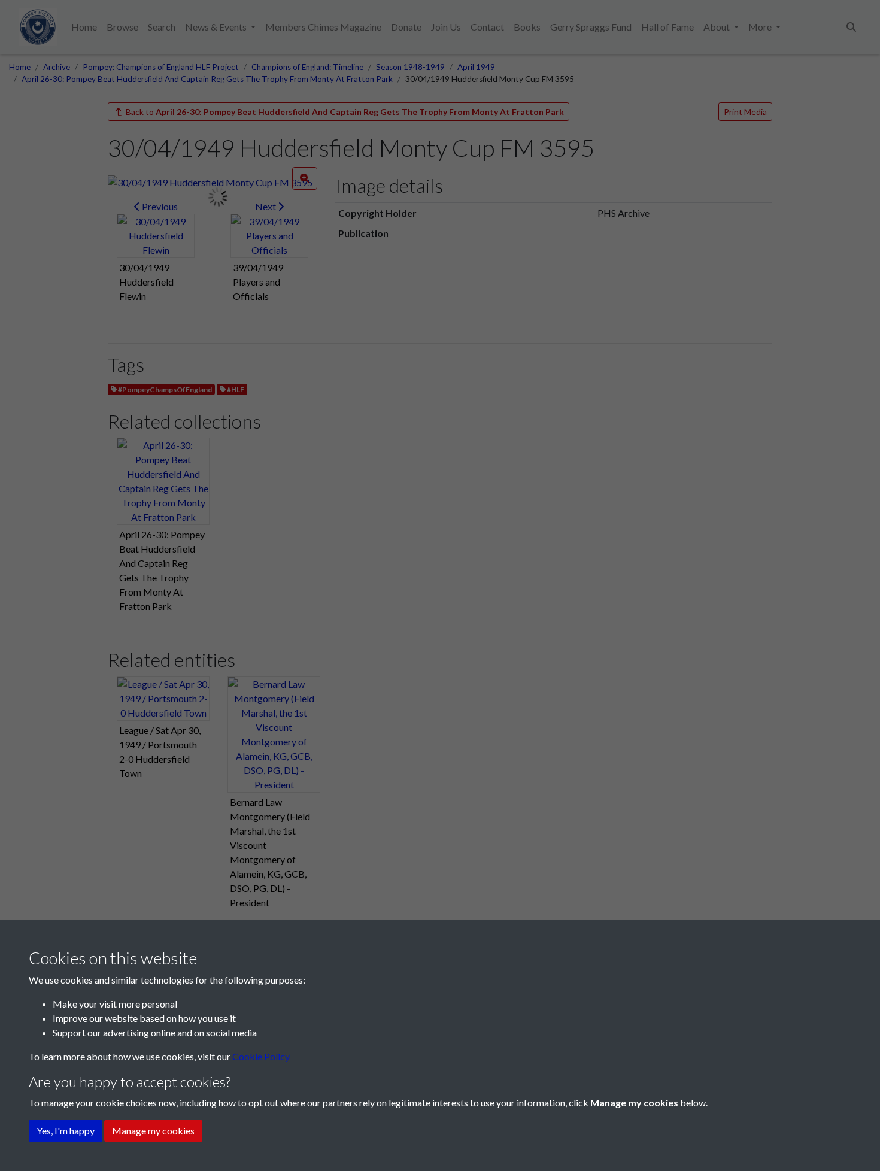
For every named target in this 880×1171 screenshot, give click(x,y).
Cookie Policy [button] (261, 1056)
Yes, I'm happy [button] (66, 1130)
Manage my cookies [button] (153, 1130)
